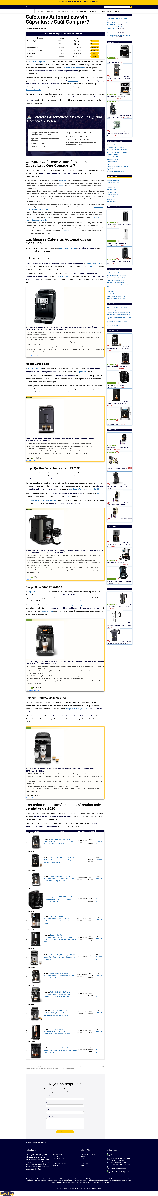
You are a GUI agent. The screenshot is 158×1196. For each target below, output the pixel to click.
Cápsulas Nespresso (112, 161)
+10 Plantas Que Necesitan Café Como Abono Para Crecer (120, 1167)
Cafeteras (39, 11)
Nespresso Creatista (33, 90)
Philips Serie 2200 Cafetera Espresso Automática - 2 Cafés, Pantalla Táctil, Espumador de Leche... (59, 841)
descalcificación (68, 230)
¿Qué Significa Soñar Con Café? (116, 298)
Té (98, 11)
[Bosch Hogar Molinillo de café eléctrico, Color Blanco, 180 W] (125, 241)
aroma (61, 186)
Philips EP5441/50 (46, 611)
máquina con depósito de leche (81, 605)
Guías (109, 11)
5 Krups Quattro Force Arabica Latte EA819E (81, 133)
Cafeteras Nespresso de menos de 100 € (118, 312)
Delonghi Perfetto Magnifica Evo (76, 709)
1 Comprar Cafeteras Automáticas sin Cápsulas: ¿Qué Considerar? (44, 134)
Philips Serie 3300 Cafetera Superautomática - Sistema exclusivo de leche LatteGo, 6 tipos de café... (59, 878)
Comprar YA (94, 41)
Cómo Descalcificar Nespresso (115, 280)
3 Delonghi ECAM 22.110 (39, 143)
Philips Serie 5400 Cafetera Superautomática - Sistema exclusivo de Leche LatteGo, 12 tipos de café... (59, 975)
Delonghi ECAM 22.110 (92, 263)
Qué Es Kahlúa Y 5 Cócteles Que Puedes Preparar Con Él (120, 1172)
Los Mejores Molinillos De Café (115, 171)
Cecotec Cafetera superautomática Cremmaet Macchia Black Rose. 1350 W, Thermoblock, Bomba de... (60, 1031)
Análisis (28, 356)
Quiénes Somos (57, 1154)
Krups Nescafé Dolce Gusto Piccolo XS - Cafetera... (117, 486)
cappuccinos (81, 372)
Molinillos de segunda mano (115, 310)
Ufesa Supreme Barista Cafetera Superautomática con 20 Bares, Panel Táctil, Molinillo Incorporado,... (60, 1050)
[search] (131, 7)
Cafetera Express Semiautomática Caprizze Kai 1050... (118, 133)
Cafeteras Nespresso (113, 180)
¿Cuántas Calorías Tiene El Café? (116, 273)
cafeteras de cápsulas (36, 62)
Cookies (55, 1161)
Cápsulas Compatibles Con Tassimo (117, 166)
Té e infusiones (84, 1163)
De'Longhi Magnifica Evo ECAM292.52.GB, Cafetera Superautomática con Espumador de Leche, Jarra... (60, 1013)
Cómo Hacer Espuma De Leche (116, 296)
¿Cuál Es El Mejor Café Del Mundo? (116, 275)
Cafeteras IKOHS (111, 201)
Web (47, 1110)
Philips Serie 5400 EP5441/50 (38, 592)
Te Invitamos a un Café (59, 1163)
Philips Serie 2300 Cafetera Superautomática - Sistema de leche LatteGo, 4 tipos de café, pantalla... (57, 994)
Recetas (75, 11)
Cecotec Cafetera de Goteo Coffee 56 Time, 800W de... (119, 544)
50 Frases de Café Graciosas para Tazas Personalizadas (121, 1159)
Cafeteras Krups (111, 187)
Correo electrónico (53, 1103)
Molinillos (51, 11)
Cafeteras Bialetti (112, 199)
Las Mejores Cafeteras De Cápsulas (117, 152)
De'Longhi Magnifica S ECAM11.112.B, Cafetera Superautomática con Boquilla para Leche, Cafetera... (59, 860)
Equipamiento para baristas (114, 325)
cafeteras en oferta (76, 1)
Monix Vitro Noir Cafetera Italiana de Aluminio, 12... (119, 607)
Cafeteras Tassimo (112, 185)
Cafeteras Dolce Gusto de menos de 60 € (119, 315)
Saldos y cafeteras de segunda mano (118, 307)
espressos (62, 180)
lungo (99, 493)
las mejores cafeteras (67, 248)
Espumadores (63, 11)
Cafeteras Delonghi (112, 194)
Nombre (49, 1096)
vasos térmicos (80, 601)
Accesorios (84, 11)
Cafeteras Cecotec (112, 197)
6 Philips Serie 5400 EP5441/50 (76, 136)
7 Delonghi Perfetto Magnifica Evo (78, 139)
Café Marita (110, 291)
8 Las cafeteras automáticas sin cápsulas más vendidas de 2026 (81, 144)
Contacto (55, 1166)
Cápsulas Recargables (113, 169)
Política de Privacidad (59, 1159)
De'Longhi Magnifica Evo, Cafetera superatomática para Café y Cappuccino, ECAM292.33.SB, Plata (59, 957)
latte (69, 496)
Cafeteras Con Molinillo (113, 157)
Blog (103, 11)
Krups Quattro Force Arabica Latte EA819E (83, 489)
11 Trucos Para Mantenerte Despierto (117, 19)
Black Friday (83, 1168)
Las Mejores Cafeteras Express (115, 147)
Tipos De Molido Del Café (114, 289)
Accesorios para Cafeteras (87, 1154)
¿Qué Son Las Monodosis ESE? (115, 282)
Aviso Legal (56, 1156)
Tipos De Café (111, 145)
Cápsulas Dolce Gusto (113, 159)
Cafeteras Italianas (112, 154)
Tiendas (118, 11)
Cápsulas (82, 1156)
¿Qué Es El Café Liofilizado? (114, 294)
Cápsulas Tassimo (112, 164)
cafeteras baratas (62, 276)
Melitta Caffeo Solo (35, 369)
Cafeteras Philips (111, 192)
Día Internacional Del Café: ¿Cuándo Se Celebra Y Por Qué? (120, 1163)
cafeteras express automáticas (73, 68)
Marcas (93, 11)
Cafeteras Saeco (112, 190)
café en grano (73, 81)
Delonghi (91, 266)
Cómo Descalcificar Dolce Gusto (116, 278)
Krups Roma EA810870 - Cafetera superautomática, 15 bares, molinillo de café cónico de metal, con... (59, 899)
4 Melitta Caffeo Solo (38, 147)
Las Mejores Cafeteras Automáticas (117, 150)
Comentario (50, 1116)
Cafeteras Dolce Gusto (113, 182)
